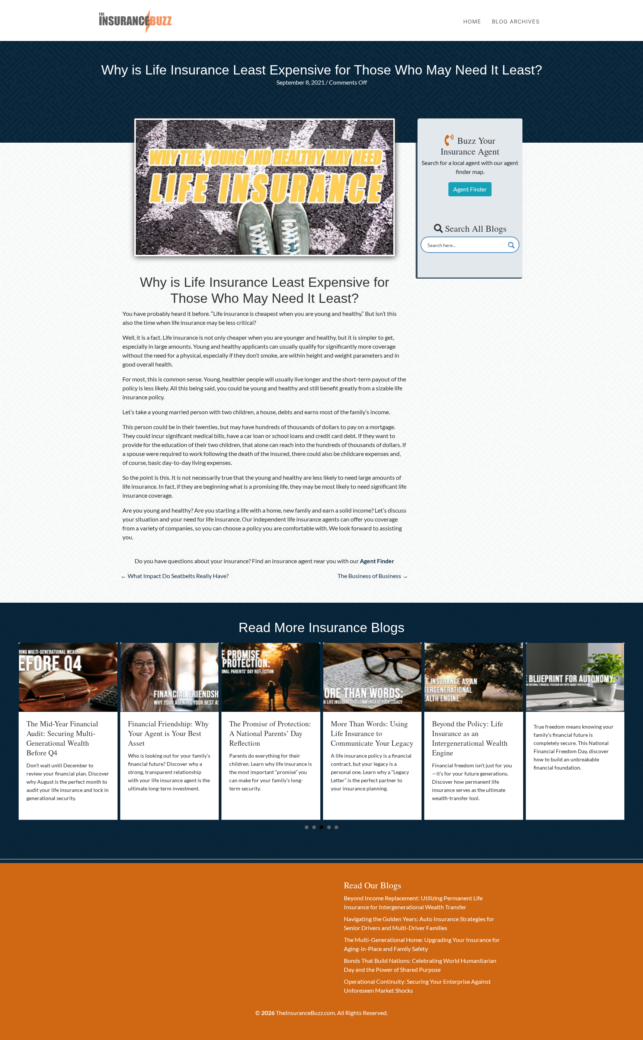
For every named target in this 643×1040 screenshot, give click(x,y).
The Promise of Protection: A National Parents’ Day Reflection (169, 733)
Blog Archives (516, 21)
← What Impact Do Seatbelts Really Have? (174, 575)
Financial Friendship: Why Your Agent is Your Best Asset (66, 733)
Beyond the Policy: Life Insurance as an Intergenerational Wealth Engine (368, 738)
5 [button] (336, 827)
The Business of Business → (373, 575)
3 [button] (321, 827)
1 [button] (306, 827)
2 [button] (314, 827)
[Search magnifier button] (511, 245)
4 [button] (329, 827)
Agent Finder (470, 189)
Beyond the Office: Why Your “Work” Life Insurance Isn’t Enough (569, 733)
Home (472, 21)
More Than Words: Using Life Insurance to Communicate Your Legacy (270, 733)
